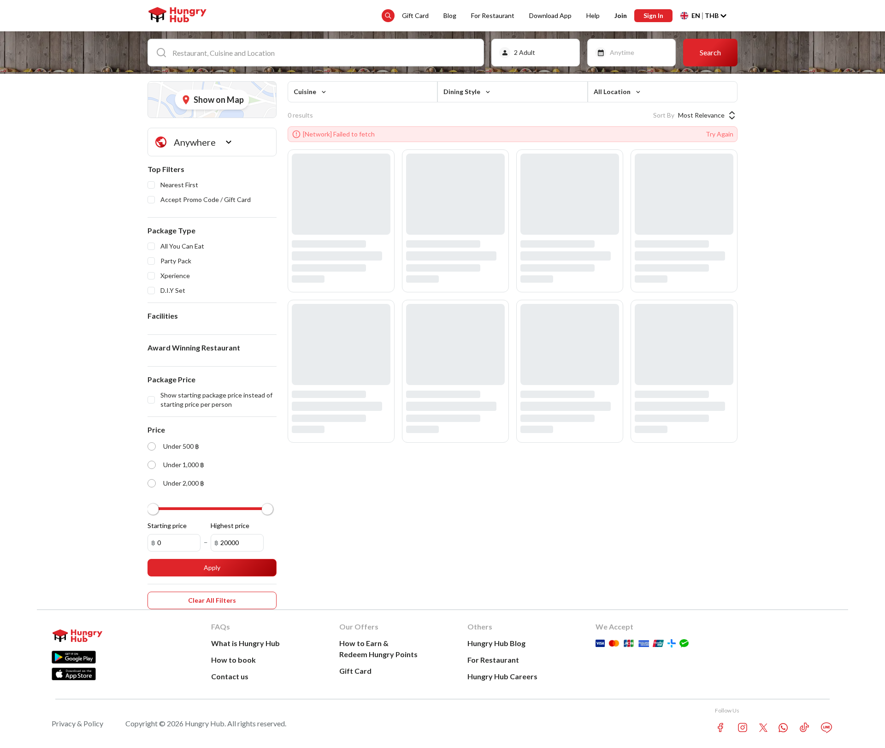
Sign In (653, 15)
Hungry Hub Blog (496, 643)
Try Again (719, 134)
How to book (233, 659)
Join (620, 15)
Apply (212, 567)
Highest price (230, 525)
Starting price (167, 525)
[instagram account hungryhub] (742, 727)
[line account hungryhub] (826, 727)
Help (593, 15)
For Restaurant (492, 15)
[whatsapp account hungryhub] (783, 727)
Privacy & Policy (77, 723)
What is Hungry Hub (245, 643)
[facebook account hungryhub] (720, 727)
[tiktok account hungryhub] (804, 727)
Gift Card (415, 15)
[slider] (153, 509)
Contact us (229, 676)
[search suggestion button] (388, 15)
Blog (449, 15)
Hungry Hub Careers (502, 676)
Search (710, 52)
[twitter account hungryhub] (763, 728)
